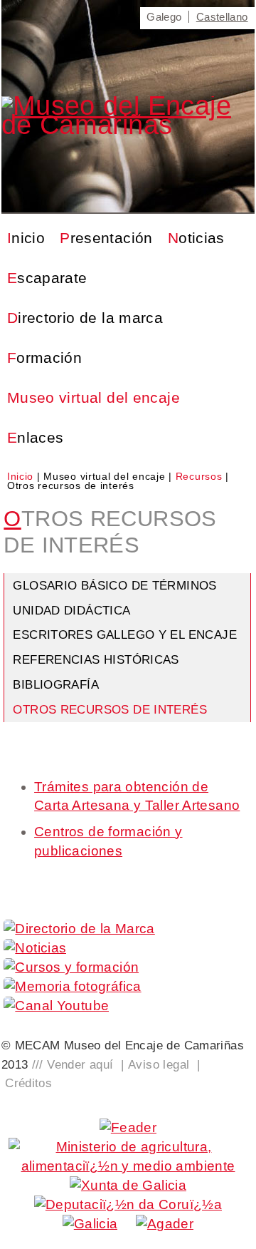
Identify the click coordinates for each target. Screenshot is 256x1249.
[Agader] (165, 1223)
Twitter (117, 16)
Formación (44, 357)
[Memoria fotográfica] (72, 986)
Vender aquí (80, 1064)
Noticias (196, 238)
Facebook (96, 16)
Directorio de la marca (85, 317)
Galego (163, 17)
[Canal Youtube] (56, 1005)
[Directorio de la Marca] (79, 928)
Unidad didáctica (71, 610)
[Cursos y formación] (71, 967)
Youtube (64, 16)
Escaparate (47, 277)
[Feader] (128, 1127)
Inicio (26, 238)
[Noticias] (35, 947)
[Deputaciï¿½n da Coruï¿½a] (128, 1204)
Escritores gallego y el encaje (125, 634)
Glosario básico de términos (114, 585)
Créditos (28, 1083)
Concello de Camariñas (237, 65)
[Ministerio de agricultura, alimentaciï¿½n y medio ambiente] (128, 1165)
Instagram (137, 16)
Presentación (106, 238)
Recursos (200, 476)
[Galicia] (90, 1223)
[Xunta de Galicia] (128, 1185)
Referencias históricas (95, 659)
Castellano (222, 17)
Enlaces (35, 437)
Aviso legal (158, 1064)
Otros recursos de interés (110, 709)
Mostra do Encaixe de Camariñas (147, 65)
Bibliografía (56, 684)
